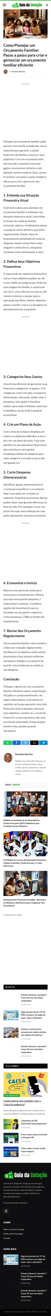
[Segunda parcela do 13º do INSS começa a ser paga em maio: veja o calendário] (11, 1015)
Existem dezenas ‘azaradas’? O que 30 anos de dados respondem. (34, 998)
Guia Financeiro (12, 1095)
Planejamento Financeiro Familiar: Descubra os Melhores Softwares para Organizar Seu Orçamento (24, 902)
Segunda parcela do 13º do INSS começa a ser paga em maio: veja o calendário (33, 1015)
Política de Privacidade (13, 1234)
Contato (6, 1238)
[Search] (46, 5)
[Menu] (4, 5)
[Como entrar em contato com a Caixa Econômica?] (26, 1084)
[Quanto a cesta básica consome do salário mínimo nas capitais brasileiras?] (11, 1032)
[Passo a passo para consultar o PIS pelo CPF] (11, 1138)
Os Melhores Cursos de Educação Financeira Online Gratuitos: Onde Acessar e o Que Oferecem (24, 863)
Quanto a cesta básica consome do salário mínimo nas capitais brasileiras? (33, 1032)
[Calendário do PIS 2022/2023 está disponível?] (11, 1124)
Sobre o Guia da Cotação (13, 1229)
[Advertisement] (25, 111)
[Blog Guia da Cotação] (26, 5)
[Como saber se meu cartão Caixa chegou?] (11, 1152)
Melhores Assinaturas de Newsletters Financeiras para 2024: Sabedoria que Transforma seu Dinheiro (21, 823)
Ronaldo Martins (18, 71)
